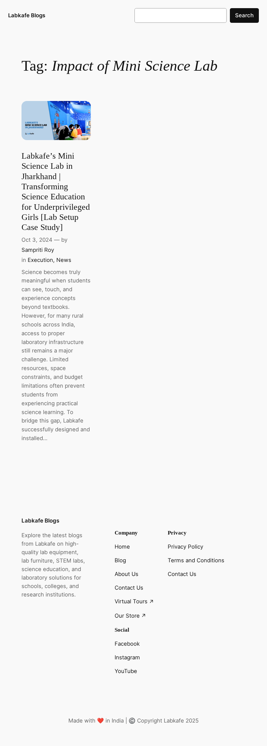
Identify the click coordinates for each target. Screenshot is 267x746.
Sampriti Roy (37, 250)
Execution (40, 260)
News (63, 260)
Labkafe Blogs (26, 15)
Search (244, 15)
